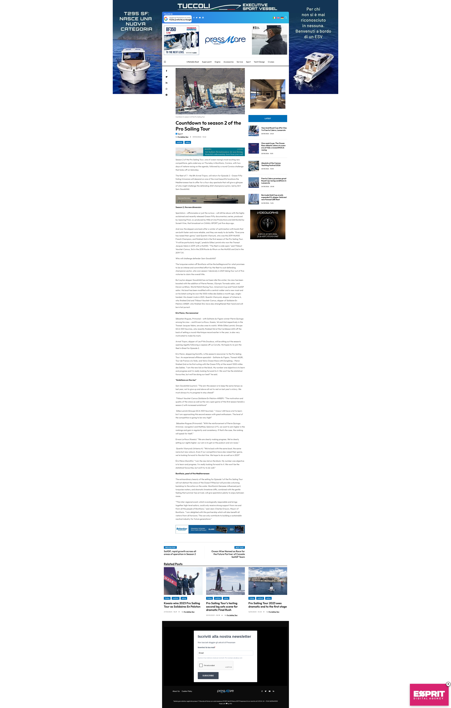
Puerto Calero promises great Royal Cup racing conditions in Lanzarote (273, 180)
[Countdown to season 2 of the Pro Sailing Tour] (166, 83)
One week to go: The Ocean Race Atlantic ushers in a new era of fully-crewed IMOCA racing (273, 146)
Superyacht (207, 62)
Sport (248, 62)
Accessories (229, 62)
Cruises (271, 62)
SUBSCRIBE (208, 676)
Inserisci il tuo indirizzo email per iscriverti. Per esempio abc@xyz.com (220, 658)
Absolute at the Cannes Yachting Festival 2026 (271, 164)
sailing (188, 142)
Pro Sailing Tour (183, 137)
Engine (217, 62)
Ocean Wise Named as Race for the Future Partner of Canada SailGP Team (228, 554)
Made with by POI (225, 703)
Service (240, 62)
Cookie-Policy (187, 691)
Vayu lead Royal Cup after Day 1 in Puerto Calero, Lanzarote (274, 129)
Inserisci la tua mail (206, 647)
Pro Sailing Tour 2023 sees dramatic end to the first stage (267, 604)
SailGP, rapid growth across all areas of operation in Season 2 (180, 553)
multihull (179, 142)
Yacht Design (259, 62)
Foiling (167, 598)
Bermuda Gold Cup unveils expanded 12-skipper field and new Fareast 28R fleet (273, 197)
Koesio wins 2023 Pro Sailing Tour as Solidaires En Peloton (182, 604)
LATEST (268, 118)
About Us (176, 691)
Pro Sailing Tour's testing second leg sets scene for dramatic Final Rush (222, 606)
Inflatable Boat (193, 62)
